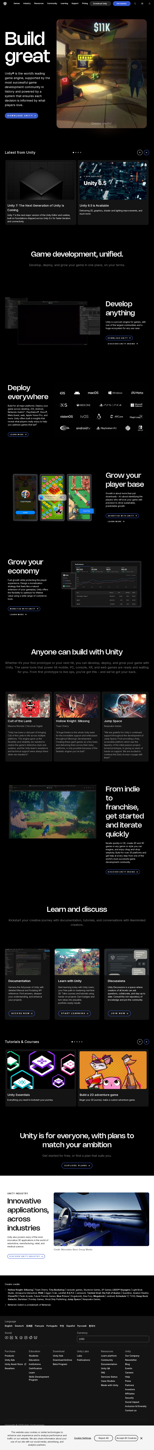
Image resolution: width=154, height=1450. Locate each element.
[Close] (141, 1438)
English (8, 1326)
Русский (81, 1326)
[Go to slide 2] (75, 152)
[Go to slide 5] (81, 1041)
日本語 (29, 1326)
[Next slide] (146, 152)
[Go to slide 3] (78, 152)
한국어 (92, 1326)
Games (17, 3)
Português (51, 1326)
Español (70, 1326)
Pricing (85, 3)
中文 (62, 1326)
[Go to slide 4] (80, 152)
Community (52, 3)
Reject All (104, 1438)
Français (39, 1326)
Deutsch (19, 1326)
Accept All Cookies (127, 1438)
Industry (27, 3)
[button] (100, 3)
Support (75, 3)
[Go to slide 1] (73, 152)
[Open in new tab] (24, 1364)
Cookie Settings (82, 1438)
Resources (39, 3)
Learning (64, 3)
